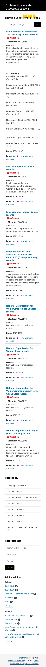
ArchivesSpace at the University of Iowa (19, 7)
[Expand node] (43, 12)
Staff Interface (26, 658)
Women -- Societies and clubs (20, 593)
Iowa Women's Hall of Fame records (20, 168)
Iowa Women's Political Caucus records (22, 213)
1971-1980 (11, 586)
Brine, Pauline (12, 619)
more (8, 606)
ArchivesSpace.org (16, 660)
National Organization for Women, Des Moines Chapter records (21, 308)
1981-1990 (11, 590)
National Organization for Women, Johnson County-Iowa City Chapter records (22, 390)
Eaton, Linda (12, 623)
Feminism (10, 597)
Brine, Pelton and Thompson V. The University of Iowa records (22, 33)
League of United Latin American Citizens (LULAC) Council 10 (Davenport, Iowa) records (21, 256)
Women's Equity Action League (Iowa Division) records (22, 432)
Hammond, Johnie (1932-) (18, 615)
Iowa (8, 601)
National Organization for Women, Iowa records (19, 350)
